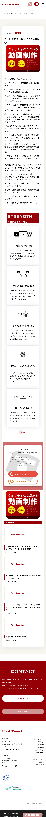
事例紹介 (41, 744)
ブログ (42, 759)
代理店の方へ (23, 711)
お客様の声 (40, 747)
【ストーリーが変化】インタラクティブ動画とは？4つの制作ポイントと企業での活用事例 (23, 607)
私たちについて (39, 739)
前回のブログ (16, 79)
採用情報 (41, 762)
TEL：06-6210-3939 (11, 750)
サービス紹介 (39, 742)
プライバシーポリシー (37, 764)
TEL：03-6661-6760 (11, 766)
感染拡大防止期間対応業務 (16, 637)
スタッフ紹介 (39, 750)
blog (10, 13)
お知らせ (34, 759)
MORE (23, 432)
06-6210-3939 (34, 815)
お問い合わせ (23, 698)
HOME (4, 13)
